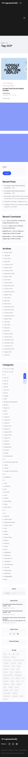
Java (5, 483)
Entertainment (8, 456)
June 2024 (7, 279)
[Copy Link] (8, 98)
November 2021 (9, 343)
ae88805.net (7, 231)
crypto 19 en (7, 426)
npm (23, 681)
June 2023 (7, 298)
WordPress (7, 573)
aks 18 (6, 384)
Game (6, 465)
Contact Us (4, 750)
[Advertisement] (14, 19)
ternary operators (6, 693)
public (5, 531)
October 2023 (8, 288)
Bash (18, 654)
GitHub (6, 468)
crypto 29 (7, 438)
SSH (11, 690)
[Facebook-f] (9, 743)
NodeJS (6, 516)
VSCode (6, 567)
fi (4, 459)
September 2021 (9, 349)
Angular (6, 396)
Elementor (5, 672)
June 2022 (7, 325)
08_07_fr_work (8, 372)
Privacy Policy (23, 750)
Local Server (6, 681)
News (6, 504)
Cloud (6, 414)
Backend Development (11, 402)
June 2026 (7, 258)
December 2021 (9, 340)
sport (5, 549)
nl (4, 510)
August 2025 (8, 267)
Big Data (6, 408)
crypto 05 (7, 420)
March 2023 (7, 304)
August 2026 (8, 252)
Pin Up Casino (8, 525)
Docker (6, 453)
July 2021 (6, 355)
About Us (11, 750)
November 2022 (9, 310)
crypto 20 (7, 429)
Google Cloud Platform (11, 471)
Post (5, 528)
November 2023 (9, 285)
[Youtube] (16, 743)
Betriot (6, 405)
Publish (12, 684)
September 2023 (9, 292)
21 (4, 375)
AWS (5, 399)
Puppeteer (19, 684)
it (4, 480)
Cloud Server (13, 663)
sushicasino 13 (8, 558)
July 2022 (7, 322)
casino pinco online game (19, 660)
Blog (5, 411)
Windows (21, 696)
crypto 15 (6, 423)
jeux (5, 489)
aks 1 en (6, 378)
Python (6, 534)
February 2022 (8, 334)
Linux (5, 495)
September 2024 (9, 273)
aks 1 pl (6, 381)
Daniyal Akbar (6, 236)
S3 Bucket (11, 687)
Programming (6, 684)
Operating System (9, 522)
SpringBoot (7, 552)
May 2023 (7, 301)
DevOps (6, 450)
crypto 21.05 (7, 435)
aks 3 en (6, 390)
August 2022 (8, 319)
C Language (5, 663)
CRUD (13, 666)
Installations (7, 477)
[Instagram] (13, 743)
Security (6, 543)
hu (4, 474)
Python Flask (8, 537)
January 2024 (8, 282)
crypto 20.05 (8, 432)
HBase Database (18, 675)
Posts (16, 750)
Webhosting (7, 570)
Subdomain (7, 555)
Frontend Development (11, 462)
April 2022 (7, 331)
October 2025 (8, 264)
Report (6, 540)
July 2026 (7, 255)
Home (2, 43)
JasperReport (6, 678)
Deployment (8, 447)
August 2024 (8, 276)
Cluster (19, 663)
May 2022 (7, 328)
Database (7, 444)
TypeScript (7, 561)
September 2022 (9, 316)
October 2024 (8, 270)
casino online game (7, 660)
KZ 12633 (7, 492)
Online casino (8, 519)
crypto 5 (6, 441)
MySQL (6, 498)
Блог (5, 579)
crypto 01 (7, 417)
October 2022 (8, 313)
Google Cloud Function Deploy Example (13, 89)
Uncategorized (8, 564)
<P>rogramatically (9, 3)
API (9, 654)
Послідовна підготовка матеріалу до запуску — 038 (13, 605)
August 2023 (8, 295)
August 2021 (7, 352)
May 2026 (7, 261)
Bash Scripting (6, 657)
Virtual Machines (6, 696)
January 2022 (8, 337)
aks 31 (5, 393)
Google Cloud (18, 672)
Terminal (16, 690)
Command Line (6, 666)
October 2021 (8, 346)
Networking (7, 501)
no (5, 513)
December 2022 (9, 307)
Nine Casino (7, 507)
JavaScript (7, 486)
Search (5, 167)
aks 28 (6, 387)
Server (6, 546)
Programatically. (20, 753)
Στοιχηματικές (8, 576)
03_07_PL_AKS (9, 369)
